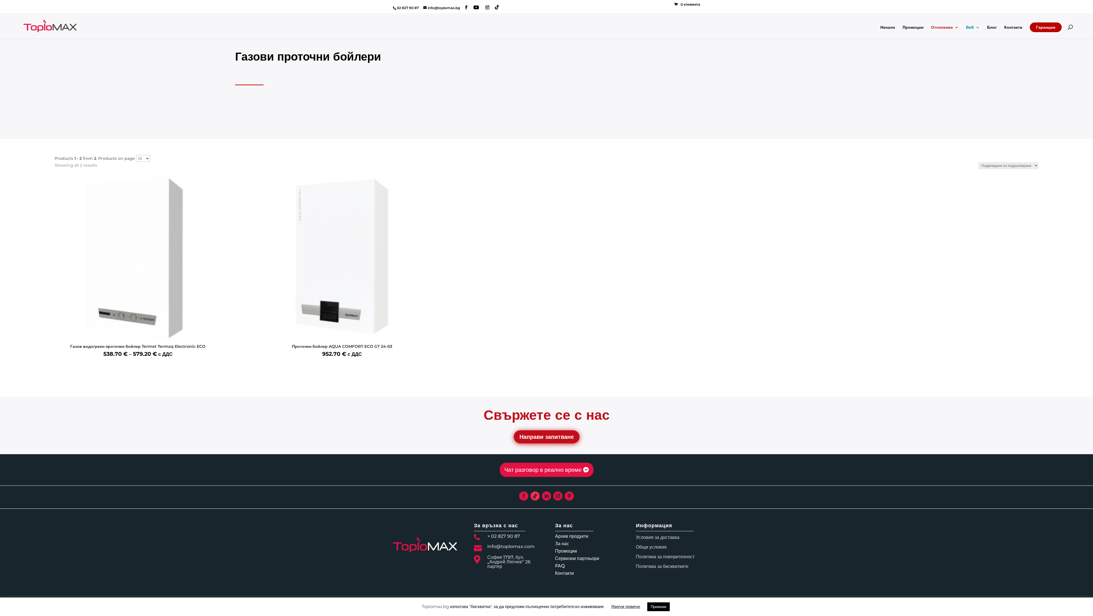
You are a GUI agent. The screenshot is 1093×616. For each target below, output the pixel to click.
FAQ (560, 566)
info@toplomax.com (511, 546)
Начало (887, 27)
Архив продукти (571, 536)
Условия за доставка (657, 537)
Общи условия (651, 547)
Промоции (913, 27)
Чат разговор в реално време (543, 469)
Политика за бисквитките (662, 566)
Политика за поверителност (665, 556)
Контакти (1013, 27)
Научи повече (625, 606)
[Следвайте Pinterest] (569, 496)
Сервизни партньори (577, 558)
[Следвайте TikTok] (535, 496)
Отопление (942, 27)
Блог (992, 27)
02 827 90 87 (408, 8)
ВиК (970, 27)
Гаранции (1045, 27)
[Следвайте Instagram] (557, 496)
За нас (562, 543)
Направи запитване (546, 436)
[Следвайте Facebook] (523, 496)
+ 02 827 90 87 (503, 536)
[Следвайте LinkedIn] (546, 496)
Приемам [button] (658, 606)
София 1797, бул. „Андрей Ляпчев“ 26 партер (509, 562)
